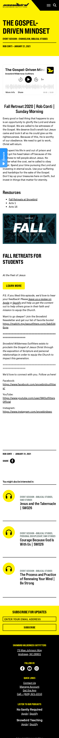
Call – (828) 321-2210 (29, 694)
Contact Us (29, 682)
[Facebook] (22, 668)
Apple (24, 713)
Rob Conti (7, 46)
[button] (49, 5)
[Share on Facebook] (12, 461)
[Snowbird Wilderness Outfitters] (20, 5)
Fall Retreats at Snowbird (23, 199)
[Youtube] (29, 668)
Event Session (10, 38)
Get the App (29, 690)
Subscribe (29, 627)
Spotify (34, 713)
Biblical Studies (39, 38)
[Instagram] (36, 668)
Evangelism (24, 38)
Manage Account (29, 686)
